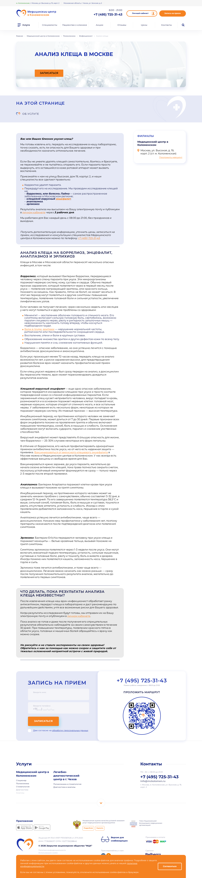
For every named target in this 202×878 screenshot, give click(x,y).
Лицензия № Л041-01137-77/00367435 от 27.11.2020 (60, 838)
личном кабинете (33, 212)
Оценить (99, 828)
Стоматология (22, 786)
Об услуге (30, 113)
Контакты (166, 25)
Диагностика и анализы (64, 787)
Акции (99, 25)
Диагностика (22, 790)
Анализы (20, 793)
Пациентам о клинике (74, 25)
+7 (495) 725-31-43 (89, 238)
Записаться (43, 721)
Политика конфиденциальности (52, 850)
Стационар (21, 780)
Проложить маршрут (170, 157)
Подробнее (88, 828)
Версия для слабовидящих (119, 839)
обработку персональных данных (70, 730)
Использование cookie (48, 853)
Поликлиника (22, 783)
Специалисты (49, 25)
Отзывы (121, 25)
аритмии (48, 329)
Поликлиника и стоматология (67, 784)
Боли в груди (33, 329)
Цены (144, 25)
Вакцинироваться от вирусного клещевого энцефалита (71, 452)
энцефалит (63, 199)
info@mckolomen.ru (152, 781)
